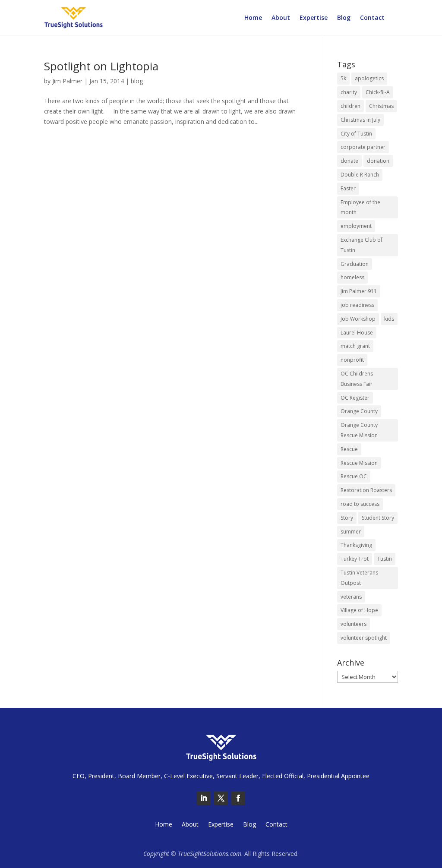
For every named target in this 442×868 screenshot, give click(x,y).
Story (347, 517)
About (281, 18)
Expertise (314, 18)
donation (378, 160)
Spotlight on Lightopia (101, 66)
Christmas (381, 106)
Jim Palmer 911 (359, 291)
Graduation (355, 264)
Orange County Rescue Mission (359, 430)
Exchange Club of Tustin (361, 245)
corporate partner (363, 147)
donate (349, 160)
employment (356, 226)
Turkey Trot (355, 558)
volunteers (353, 624)
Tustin (384, 558)
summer (351, 531)
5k (343, 78)
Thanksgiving (356, 545)
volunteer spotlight (364, 637)
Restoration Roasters (366, 490)
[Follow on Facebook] (238, 798)
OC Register (355, 397)
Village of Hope (359, 610)
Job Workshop (358, 318)
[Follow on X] (221, 798)
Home (253, 18)
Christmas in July (360, 119)
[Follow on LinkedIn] (204, 798)
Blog (343, 18)
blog (137, 81)
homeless (352, 277)
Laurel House (357, 332)
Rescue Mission (359, 463)
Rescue (349, 449)
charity (349, 92)
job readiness (357, 305)
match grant (355, 346)
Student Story (378, 517)
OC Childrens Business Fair (357, 379)
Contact (372, 18)
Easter (348, 188)
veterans (351, 596)
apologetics (369, 78)
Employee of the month (360, 207)
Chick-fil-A (378, 92)
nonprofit (352, 359)
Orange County (359, 411)
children (350, 106)
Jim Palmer (67, 81)
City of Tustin (356, 133)
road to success (360, 504)
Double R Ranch (360, 174)
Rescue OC (354, 476)
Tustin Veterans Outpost (359, 578)
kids (389, 318)
